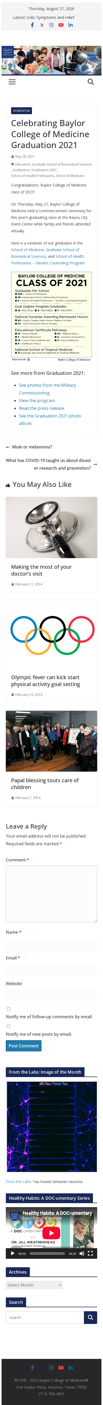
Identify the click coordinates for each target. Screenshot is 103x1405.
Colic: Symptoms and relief (50, 17)
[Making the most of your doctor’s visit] (51, 501)
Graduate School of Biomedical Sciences (62, 164)
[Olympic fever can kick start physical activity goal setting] (51, 604)
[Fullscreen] (90, 1253)
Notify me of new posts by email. (39, 1034)
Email (13, 958)
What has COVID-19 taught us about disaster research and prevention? (48, 464)
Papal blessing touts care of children (45, 784)
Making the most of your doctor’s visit (41, 570)
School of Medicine (70, 176)
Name (13, 932)
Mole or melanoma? (32, 447)
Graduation (21, 170)
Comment (17, 860)
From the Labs (18, 1181)
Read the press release (41, 408)
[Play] (12, 1253)
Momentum (21, 111)
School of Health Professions (32, 176)
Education (22, 164)
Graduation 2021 (44, 170)
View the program (37, 400)
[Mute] (82, 1253)
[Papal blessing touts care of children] (51, 714)
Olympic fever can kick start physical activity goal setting (45, 681)
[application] (51, 1233)
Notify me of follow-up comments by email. (49, 1017)
